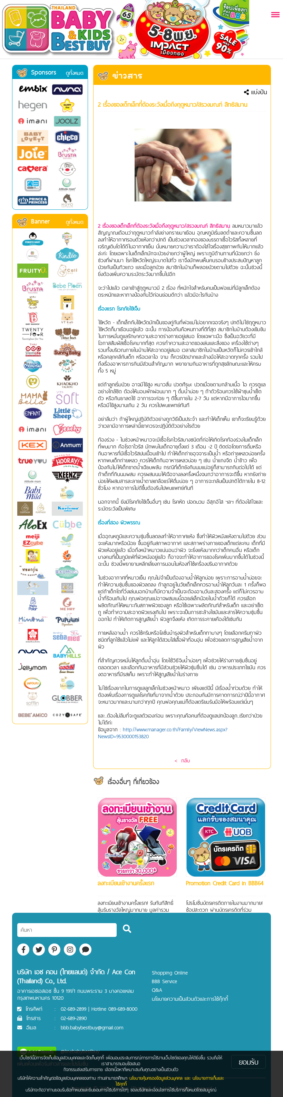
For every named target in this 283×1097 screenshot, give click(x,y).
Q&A (157, 990)
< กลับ (182, 760)
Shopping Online (170, 972)
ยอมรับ (248, 1062)
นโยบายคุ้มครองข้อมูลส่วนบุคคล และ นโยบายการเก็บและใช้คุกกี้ (169, 1081)
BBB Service (164, 981)
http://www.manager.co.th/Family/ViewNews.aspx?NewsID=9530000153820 (162, 733)
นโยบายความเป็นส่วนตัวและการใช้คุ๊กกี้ (190, 999)
